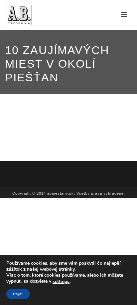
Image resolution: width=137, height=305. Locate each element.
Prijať (18, 294)
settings (61, 282)
